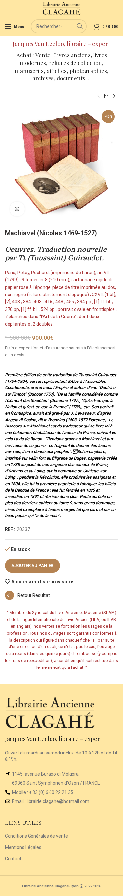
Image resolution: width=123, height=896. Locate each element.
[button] (27, 598)
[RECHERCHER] (80, 26)
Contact (13, 858)
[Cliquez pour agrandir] (17, 209)
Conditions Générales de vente (36, 836)
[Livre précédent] (98, 96)
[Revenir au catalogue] (106, 96)
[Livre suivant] (114, 96)
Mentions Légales (23, 847)
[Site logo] (61, 8)
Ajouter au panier (32, 565)
